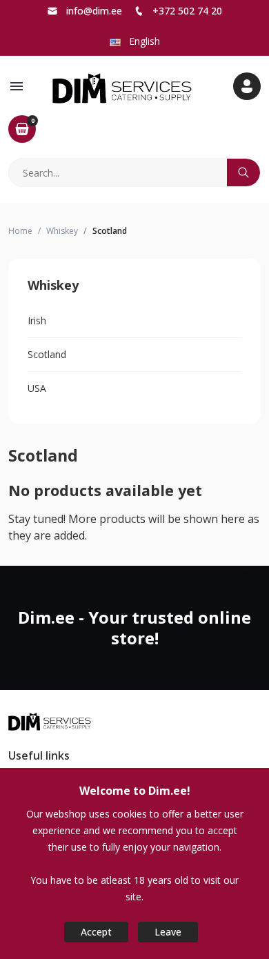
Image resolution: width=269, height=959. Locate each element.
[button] (16, 86)
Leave (168, 931)
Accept (96, 931)
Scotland (47, 354)
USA (37, 388)
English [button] (143, 41)
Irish (37, 320)
